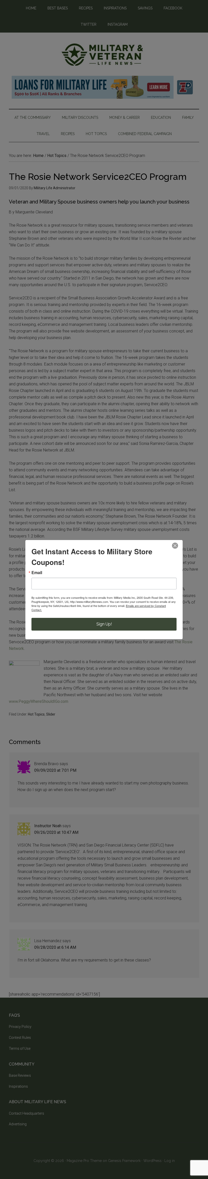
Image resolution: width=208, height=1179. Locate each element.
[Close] (175, 546)
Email (36, 573)
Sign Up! (104, 624)
